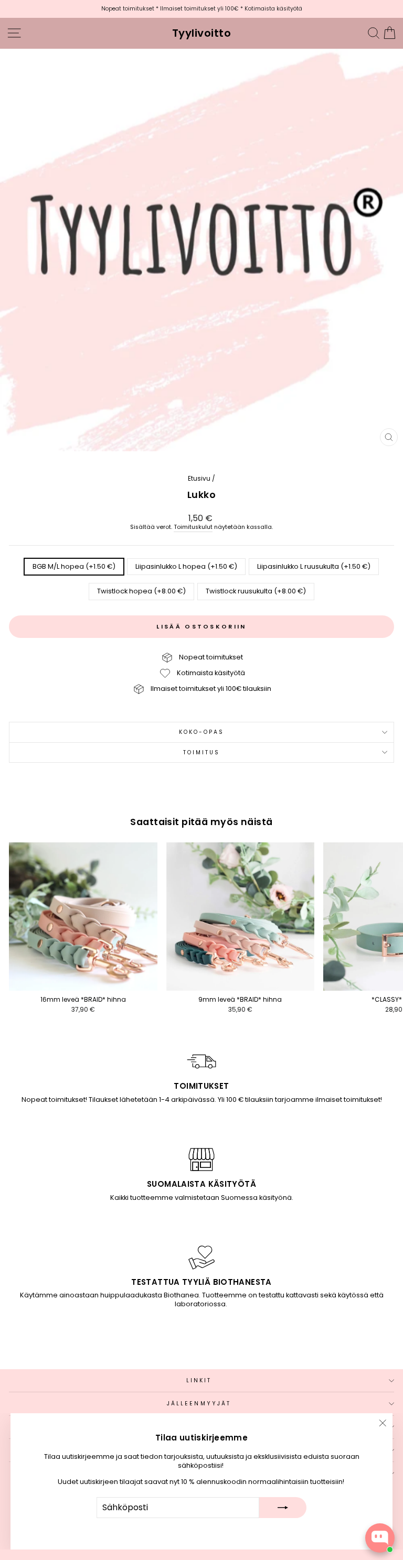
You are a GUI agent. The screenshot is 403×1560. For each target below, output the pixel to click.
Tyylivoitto (201, 33)
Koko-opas (202, 732)
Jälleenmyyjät (199, 1403)
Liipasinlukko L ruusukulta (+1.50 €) (313, 566)
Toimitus (201, 752)
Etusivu (199, 478)
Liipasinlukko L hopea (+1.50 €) (186, 566)
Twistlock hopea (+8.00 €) (141, 591)
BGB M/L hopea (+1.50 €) (74, 566)
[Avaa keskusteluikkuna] (380, 1538)
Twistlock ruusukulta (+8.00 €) (256, 591)
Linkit (199, 1380)
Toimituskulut (193, 527)
